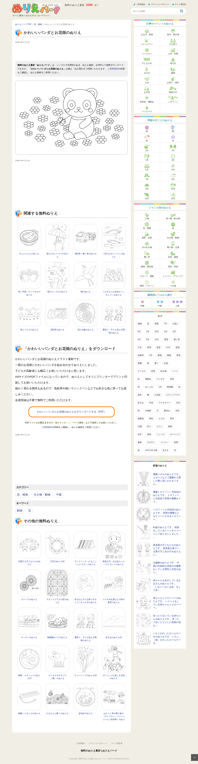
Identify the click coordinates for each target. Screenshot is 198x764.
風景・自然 (147, 238)
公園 (140, 426)
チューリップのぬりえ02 (85, 675)
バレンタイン (147, 44)
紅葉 (166, 363)
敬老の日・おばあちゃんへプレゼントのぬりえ (114, 563)
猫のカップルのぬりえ (57, 291)
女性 (177, 410)
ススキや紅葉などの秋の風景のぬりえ (114, 601)
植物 (140, 323)
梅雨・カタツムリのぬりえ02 (29, 677)
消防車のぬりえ (57, 329)
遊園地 (141, 418)
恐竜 (153, 371)
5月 (146, 169)
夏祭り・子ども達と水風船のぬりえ (114, 331)
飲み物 (164, 371)
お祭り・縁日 (173, 82)
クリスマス (147, 111)
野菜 (178, 355)
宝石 (178, 403)
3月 (146, 160)
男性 (172, 418)
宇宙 (151, 403)
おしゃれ (149, 387)
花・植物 (22, 494)
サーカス (142, 371)
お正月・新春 (147, 34)
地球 (149, 434)
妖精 (176, 442)
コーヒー (165, 442)
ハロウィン (173, 102)
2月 (173, 150)
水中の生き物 (151, 450)
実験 (170, 426)
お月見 (147, 92)
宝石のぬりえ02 (57, 561)
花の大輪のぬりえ (85, 329)
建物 (169, 355)
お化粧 (158, 395)
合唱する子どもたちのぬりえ (29, 563)
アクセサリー (165, 403)
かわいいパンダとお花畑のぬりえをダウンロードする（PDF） (71, 411)
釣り (149, 426)
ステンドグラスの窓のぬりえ (57, 601)
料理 (149, 347)
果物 (160, 355)
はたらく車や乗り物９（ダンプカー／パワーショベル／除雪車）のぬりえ (114, 718)
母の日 (173, 63)
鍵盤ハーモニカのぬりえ (29, 713)
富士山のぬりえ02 (114, 637)
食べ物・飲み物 (173, 218)
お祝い (175, 323)
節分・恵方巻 (173, 34)
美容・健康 (173, 257)
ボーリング (175, 434)
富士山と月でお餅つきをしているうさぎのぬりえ (86, 601)
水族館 (148, 410)
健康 (140, 442)
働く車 (147, 257)
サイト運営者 (180, 4)
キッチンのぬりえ (29, 637)
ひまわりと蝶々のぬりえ (57, 713)
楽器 (178, 347)
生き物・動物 (42, 494)
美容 (172, 379)
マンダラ (161, 379)
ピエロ (162, 418)
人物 (147, 218)
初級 (142, 306)
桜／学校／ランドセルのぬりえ (29, 293)
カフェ (160, 426)
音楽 (159, 347)
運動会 (148, 379)
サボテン (151, 442)
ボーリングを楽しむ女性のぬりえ (114, 677)
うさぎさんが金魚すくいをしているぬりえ (114, 293)
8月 (173, 179)
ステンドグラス (173, 395)
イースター (147, 54)
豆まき (166, 450)
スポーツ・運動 (147, 276)
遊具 (140, 395)
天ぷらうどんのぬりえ (29, 253)
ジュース (161, 434)
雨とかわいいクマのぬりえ (57, 255)
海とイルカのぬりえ (29, 329)
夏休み (167, 410)
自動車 (141, 355)
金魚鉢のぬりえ (86, 713)
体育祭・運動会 (147, 102)
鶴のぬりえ (86, 291)
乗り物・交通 (173, 247)
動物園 (170, 387)
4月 (173, 160)
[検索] (182, 11)
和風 (157, 323)
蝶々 (157, 363)
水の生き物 (147, 247)
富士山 (141, 403)
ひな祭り (173, 44)
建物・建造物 (147, 266)
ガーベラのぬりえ (29, 599)
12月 (173, 198)
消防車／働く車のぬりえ (86, 253)
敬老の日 (173, 92)
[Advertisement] (71, 52)
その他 (173, 286)
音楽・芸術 (173, 266)
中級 (59, 494)
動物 (19, 510)
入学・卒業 (173, 54)
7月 (146, 179)
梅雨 (173, 73)
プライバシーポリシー (160, 4)
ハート (175, 371)
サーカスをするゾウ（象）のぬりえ (57, 677)
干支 (140, 347)
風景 (166, 339)
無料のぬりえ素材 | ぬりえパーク (99, 750)
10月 (173, 189)
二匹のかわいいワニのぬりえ (114, 255)
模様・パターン (147, 286)
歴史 (151, 418)
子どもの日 (147, 63)
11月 (147, 198)
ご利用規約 (140, 4)
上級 (177, 306)
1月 (146, 150)
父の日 (147, 73)
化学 (140, 434)
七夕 (147, 82)
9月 (146, 189)
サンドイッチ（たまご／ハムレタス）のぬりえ (86, 563)
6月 (173, 169)
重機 (140, 363)
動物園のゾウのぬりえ (57, 637)
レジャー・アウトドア (173, 276)
